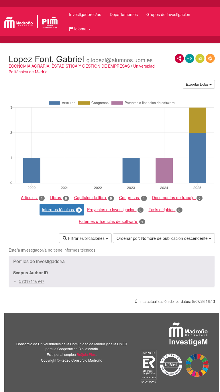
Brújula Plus (86, 354)
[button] (80, 28)
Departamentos (124, 14)
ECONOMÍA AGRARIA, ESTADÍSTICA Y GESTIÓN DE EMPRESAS (69, 66)
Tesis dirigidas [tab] (164, 210)
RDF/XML (179, 58)
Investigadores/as (85, 14)
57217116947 (31, 281)
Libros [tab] (58, 198)
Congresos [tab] (132, 198)
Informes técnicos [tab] (61, 210)
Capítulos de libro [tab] (93, 198)
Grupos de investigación (168, 14)
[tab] (112, 261)
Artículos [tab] (32, 198)
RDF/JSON (210, 58)
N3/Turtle (200, 58)
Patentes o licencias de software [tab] (111, 221)
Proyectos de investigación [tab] (114, 210)
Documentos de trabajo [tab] (176, 198)
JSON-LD (189, 58)
